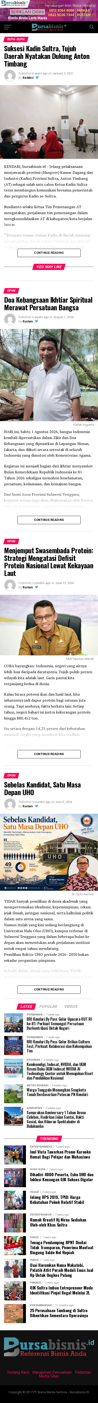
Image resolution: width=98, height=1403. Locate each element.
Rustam (28, 321)
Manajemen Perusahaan (52, 1372)
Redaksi (28, 77)
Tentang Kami (18, 1372)
